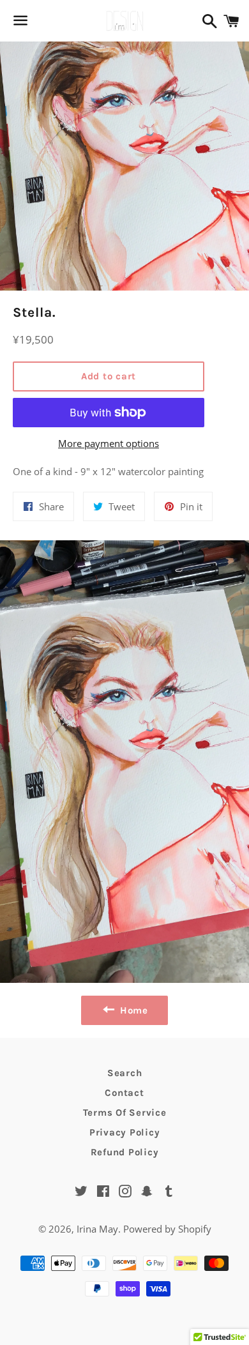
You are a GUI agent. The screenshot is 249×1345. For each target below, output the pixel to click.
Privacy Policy (124, 1132)
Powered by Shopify (167, 1228)
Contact (124, 1092)
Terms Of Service (125, 1112)
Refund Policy (125, 1152)
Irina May (97, 1228)
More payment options (108, 443)
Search (124, 1073)
